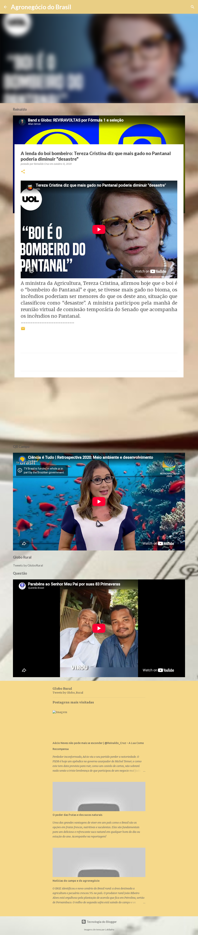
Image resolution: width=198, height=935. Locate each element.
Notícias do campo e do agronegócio (76, 880)
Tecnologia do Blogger (101, 921)
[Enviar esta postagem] (23, 330)
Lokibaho (109, 929)
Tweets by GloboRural (28, 565)
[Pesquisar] (76, 7)
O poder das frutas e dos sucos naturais (77, 814)
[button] (23, 171)
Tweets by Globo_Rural (68, 692)
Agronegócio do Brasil (41, 7)
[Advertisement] (99, 410)
